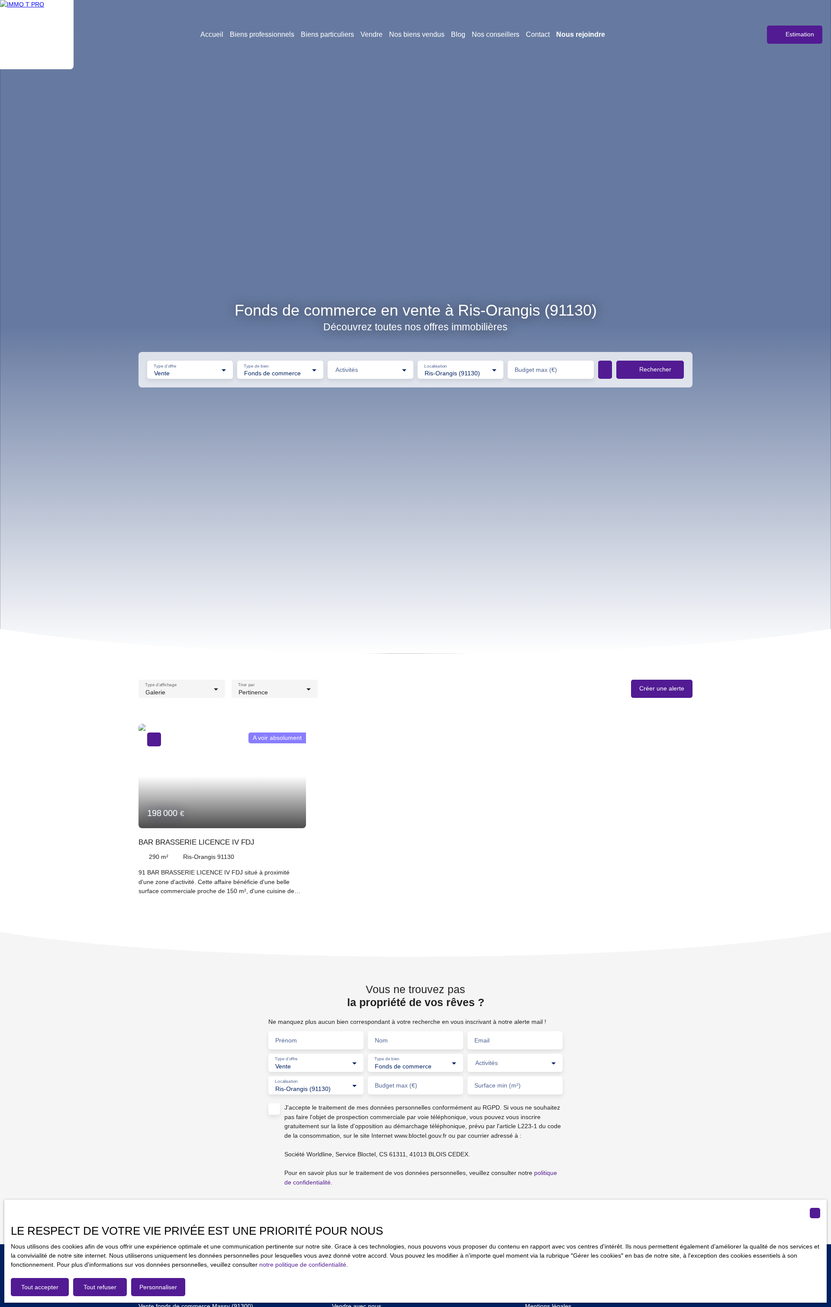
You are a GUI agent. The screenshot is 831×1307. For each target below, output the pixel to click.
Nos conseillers (495, 34)
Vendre (372, 34)
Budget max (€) (536, 369)
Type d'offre (165, 365)
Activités (346, 369)
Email (482, 1040)
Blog (458, 34)
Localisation (435, 365)
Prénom (286, 1040)
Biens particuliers (327, 34)
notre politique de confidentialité (302, 1264)
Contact (538, 34)
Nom (381, 1040)
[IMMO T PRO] (37, 34)
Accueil (211, 34)
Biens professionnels (262, 34)
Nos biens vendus (416, 34)
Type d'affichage (161, 684)
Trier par (246, 684)
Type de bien (256, 365)
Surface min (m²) (497, 1085)
